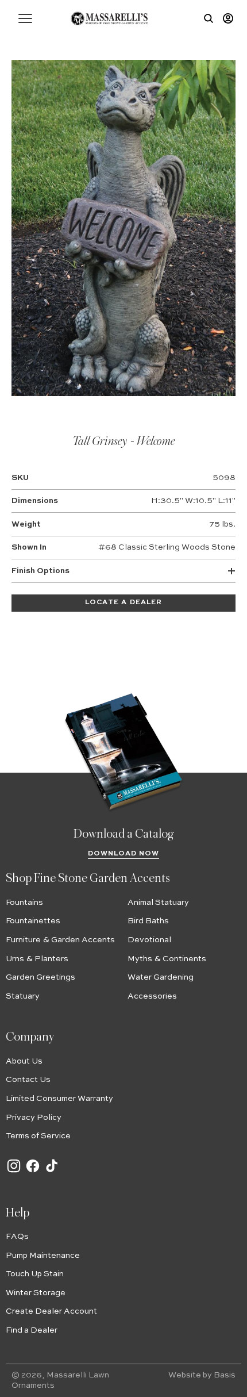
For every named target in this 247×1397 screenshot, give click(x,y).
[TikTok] (52, 1172)
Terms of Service (38, 1136)
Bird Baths (148, 921)
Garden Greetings (40, 977)
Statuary (23, 996)
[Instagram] (14, 1172)
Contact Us (28, 1080)
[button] (25, 18)
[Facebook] (33, 1172)
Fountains (24, 903)
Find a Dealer (31, 1330)
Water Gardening (161, 977)
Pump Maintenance (43, 1256)
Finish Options (40, 571)
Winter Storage (35, 1293)
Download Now (124, 853)
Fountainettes (33, 921)
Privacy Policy (33, 1118)
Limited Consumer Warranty (59, 1099)
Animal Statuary (158, 903)
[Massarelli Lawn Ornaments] (109, 18)
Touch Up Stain (35, 1274)
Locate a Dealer (123, 602)
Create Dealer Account (51, 1311)
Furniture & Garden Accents (60, 940)
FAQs (17, 1237)
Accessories (152, 996)
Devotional (149, 940)
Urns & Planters (37, 959)
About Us (24, 1061)
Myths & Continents (167, 959)
